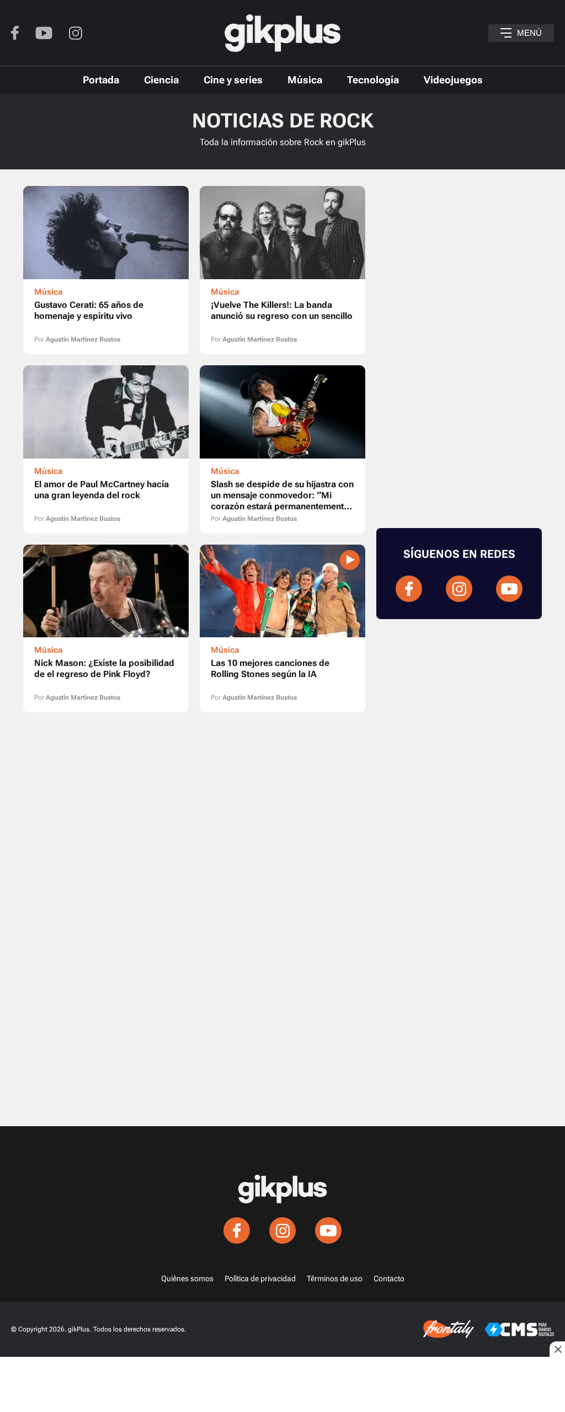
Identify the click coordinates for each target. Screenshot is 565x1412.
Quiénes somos (187, 1278)
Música (304, 80)
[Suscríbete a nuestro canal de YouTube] (43, 33)
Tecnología (373, 80)
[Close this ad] (557, 1349)
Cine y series (233, 80)
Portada (101, 80)
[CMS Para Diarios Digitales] (519, 1329)
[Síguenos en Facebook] (15, 33)
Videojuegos (453, 80)
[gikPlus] (282, 33)
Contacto (389, 1278)
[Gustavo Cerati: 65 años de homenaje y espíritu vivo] (106, 270)
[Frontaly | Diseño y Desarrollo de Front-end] (448, 1329)
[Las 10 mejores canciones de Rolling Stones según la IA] (282, 629)
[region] (194, 765)
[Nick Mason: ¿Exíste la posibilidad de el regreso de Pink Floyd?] (106, 629)
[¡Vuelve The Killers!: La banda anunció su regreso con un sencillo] (282, 270)
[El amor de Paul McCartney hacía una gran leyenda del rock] (106, 449)
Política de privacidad (260, 1278)
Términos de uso (335, 1278)
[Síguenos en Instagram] (75, 33)
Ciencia (161, 80)
